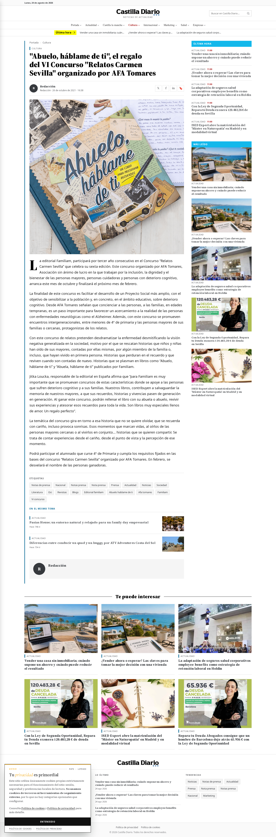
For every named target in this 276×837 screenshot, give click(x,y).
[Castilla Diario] (138, 12)
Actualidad (91, 25)
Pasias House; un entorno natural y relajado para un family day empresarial (89, 522)
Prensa (115, 485)
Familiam (163, 492)
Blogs (75, 492)
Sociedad (162, 485)
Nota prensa (99, 485)
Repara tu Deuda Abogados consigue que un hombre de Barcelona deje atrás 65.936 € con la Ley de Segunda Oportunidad (214, 739)
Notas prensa (78, 485)
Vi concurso (38, 499)
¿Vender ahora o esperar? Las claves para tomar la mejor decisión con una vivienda (150, 32)
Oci (50, 492)
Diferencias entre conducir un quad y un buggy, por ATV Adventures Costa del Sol (92, 543)
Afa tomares (145, 492)
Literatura (37, 492)
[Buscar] (248, 13)
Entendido (47, 821)
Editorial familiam (93, 492)
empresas (198, 25)
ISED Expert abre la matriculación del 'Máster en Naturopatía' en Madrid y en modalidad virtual (219, 129)
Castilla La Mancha (112, 25)
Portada (75, 25)
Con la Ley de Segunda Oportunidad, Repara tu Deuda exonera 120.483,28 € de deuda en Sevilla (220, 110)
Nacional (60, 485)
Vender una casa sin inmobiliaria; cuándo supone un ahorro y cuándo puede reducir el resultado (102, 32)
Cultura (132, 25)
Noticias (146, 485)
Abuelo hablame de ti (121, 492)
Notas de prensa (41, 485)
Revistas (62, 492)
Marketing (169, 25)
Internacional (151, 25)
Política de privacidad (127, 827)
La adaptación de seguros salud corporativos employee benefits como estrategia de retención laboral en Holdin (199, 32)
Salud (184, 25)
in (173, 88)
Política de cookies (150, 827)
